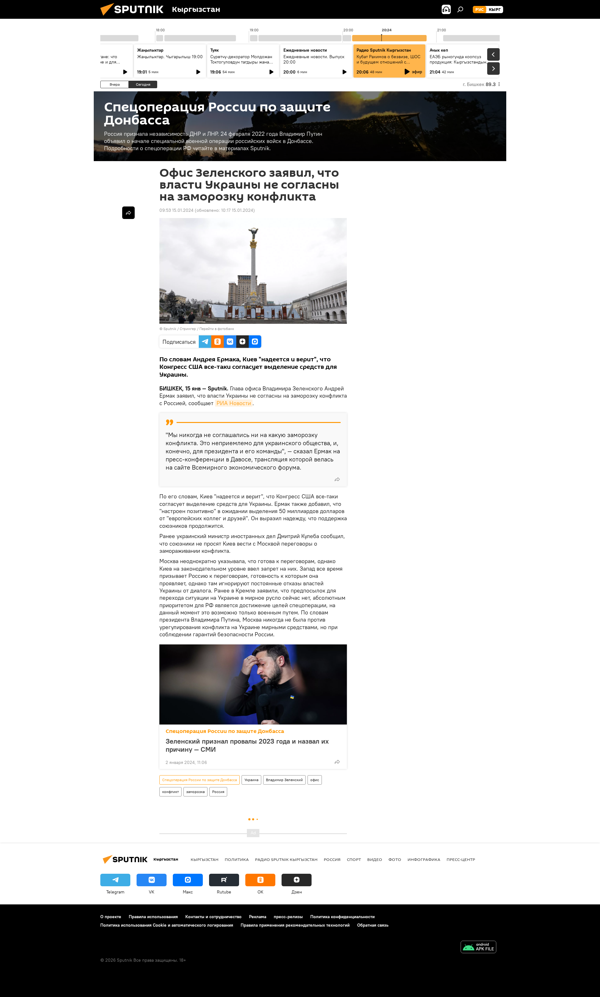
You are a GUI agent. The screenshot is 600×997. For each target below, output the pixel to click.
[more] (337, 479)
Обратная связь (372, 925)
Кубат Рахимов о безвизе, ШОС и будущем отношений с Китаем (388, 62)
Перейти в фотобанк (216, 328)
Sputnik (169, 328)
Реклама (257, 916)
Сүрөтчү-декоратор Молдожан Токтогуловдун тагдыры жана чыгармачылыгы (241, 62)
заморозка (195, 791)
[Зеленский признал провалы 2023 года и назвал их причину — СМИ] (253, 684)
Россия (218, 791)
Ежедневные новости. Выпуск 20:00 (313, 59)
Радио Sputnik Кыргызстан (384, 50)
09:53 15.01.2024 (176, 210)
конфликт (170, 791)
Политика (237, 859)
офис (314, 779)
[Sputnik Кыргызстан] (134, 17)
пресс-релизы (288, 916)
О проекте (110, 916)
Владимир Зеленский (284, 779)
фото (394, 859)
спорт (354, 859)
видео (374, 859)
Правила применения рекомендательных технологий (295, 925)
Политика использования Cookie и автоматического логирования (166, 925)
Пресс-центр (461, 859)
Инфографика (424, 859)
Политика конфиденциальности (342, 916)
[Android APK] (478, 948)
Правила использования (153, 916)
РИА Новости (234, 403)
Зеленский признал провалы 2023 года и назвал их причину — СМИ (247, 745)
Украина (251, 779)
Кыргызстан (204, 859)
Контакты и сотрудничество (213, 916)
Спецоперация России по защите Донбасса (225, 731)
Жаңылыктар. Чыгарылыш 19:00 (170, 56)
